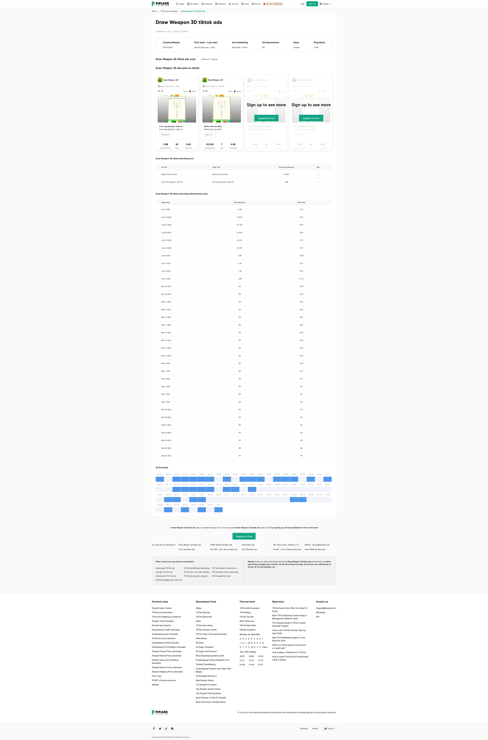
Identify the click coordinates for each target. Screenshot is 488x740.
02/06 (251, 656)
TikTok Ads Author (248, 625)
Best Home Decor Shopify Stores (211, 701)
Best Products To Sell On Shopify (211, 697)
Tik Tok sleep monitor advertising (225, 572)
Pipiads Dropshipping (205, 664)
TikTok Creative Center (206, 629)
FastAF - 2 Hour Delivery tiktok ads (287, 549)
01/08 (251, 664)
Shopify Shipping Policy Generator (167, 671)
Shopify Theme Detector (163, 621)
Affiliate (155, 684)
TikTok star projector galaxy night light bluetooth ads (198, 576)
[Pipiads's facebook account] (154, 729)
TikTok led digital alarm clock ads (169, 580)
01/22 (260, 656)
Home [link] (154, 11)
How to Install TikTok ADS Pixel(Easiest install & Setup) (290, 658)
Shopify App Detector (161, 625)
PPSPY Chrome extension (164, 680)
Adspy (199, 608)
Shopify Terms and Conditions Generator (165, 661)
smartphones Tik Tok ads (166, 576)
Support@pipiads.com (326, 608)
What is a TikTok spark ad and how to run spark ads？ (289, 646)
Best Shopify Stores (205, 680)
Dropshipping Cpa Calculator (165, 634)
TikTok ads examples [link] (169, 11)
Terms (315, 728)
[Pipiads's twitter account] (160, 729)
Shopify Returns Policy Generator (167, 667)
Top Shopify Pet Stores (206, 684)
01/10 (260, 660)
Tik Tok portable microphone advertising (226, 568)
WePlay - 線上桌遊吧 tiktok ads (317, 544)
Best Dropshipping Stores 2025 (210, 655)
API (317, 616)
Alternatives (201, 638)
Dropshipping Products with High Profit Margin (213, 670)
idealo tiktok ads (248, 544)
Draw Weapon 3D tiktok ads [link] (193, 11)
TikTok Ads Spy (203, 612)
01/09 (242, 664)
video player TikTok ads (165, 568)
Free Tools (156, 675)
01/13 (251, 660)
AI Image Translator (204, 646)
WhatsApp (320, 612)
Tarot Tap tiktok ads (187, 549)
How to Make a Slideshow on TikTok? (289, 652)
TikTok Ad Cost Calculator (164, 638)
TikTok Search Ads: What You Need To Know (289, 610)
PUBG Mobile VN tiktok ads (221, 544)
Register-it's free (266, 118)
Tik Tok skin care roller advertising (197, 572)
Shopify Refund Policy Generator (166, 655)
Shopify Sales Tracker (162, 608)
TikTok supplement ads (221, 576)
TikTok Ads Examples (249, 608)
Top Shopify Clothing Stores (208, 693)
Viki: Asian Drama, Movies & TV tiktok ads (289, 544)
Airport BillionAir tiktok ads (315, 549)
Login (302, 4)
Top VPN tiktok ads (249, 549)
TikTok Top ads (247, 616)
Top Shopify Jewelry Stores (208, 688)
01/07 (260, 664)
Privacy (304, 728)
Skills (198, 621)
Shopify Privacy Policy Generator (167, 651)
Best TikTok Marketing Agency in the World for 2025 (288, 639)
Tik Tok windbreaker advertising (196, 568)
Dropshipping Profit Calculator (165, 642)
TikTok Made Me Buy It (206, 675)
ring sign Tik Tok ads (164, 572)
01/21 (242, 660)
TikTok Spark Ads (204, 616)
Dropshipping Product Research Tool (212, 659)
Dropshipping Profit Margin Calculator (169, 646)
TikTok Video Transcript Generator (211, 634)
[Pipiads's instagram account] (172, 729)
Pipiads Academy (248, 629)
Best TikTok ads (247, 621)
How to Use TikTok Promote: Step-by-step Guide (289, 632)
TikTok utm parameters (162, 612)
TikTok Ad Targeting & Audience (166, 616)
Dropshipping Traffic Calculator (166, 629)
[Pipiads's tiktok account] (166, 729)
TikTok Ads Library (204, 625)
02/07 (242, 656)
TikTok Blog (245, 612)
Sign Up (312, 4)
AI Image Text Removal (206, 651)
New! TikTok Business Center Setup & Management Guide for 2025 (289, 617)
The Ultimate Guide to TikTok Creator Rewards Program (289, 624)
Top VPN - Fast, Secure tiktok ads (223, 549)
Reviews (200, 642)
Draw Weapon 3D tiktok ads (190, 544)
